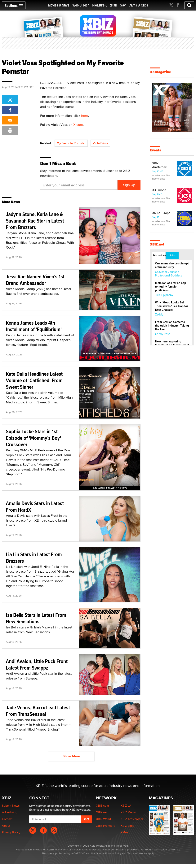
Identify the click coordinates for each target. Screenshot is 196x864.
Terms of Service (137, 853)
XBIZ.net (157, 244)
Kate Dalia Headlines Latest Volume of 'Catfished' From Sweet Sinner (34, 380)
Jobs (172, 255)
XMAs (124, 832)
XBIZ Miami (128, 812)
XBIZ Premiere (105, 825)
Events (155, 150)
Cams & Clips (138, 5)
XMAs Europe (161, 213)
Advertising (9, 812)
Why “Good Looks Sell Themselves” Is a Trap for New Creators (171, 306)
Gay (123, 5)
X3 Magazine (160, 72)
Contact (7, 819)
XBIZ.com (102, 805)
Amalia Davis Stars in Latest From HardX (35, 506)
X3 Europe (159, 190)
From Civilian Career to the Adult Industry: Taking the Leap (172, 325)
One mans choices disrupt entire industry (172, 265)
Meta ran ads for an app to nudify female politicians (170, 286)
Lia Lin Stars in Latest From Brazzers (34, 557)
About (6, 825)
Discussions (159, 255)
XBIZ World (103, 819)
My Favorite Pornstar (71, 143)
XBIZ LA (126, 805)
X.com (78, 124)
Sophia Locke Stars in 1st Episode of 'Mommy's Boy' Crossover (33, 438)
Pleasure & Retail (104, 5)
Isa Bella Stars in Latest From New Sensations (36, 618)
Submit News (11, 805)
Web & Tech (80, 5)
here (84, 115)
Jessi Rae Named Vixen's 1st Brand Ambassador (35, 280)
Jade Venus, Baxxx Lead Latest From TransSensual (38, 711)
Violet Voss (100, 143)
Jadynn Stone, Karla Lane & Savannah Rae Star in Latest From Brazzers (35, 220)
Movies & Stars (58, 5)
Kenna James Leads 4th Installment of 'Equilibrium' (34, 326)
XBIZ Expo (127, 825)
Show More (71, 756)
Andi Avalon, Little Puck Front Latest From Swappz (37, 664)
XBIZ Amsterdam (159, 165)
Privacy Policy (11, 832)
